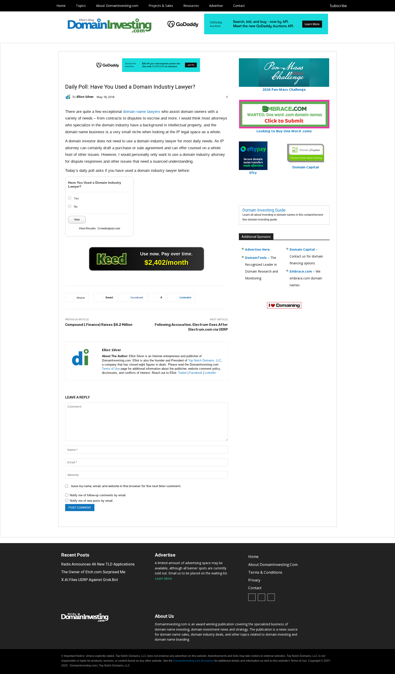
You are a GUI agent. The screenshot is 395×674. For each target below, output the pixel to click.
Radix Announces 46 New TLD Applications (98, 564)
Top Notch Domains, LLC (204, 360)
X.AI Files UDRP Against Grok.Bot (89, 579)
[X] (375, 6)
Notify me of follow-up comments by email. (98, 495)
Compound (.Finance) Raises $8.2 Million (98, 325)
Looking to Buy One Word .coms (284, 131)
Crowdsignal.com (109, 228)
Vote (77, 219)
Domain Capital (302, 249)
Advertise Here (257, 249)
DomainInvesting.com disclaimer (193, 660)
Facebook (195, 372)
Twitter (182, 372)
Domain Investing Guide (264, 210)
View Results (87, 228)
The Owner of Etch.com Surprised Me (93, 572)
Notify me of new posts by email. (91, 500)
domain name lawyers (141, 111)
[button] (384, 5)
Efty (253, 172)
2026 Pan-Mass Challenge (284, 89)
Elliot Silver (85, 96)
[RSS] (365, 6)
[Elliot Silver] (68, 97)
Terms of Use (111, 368)
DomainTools (256, 257)
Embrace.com (301, 271)
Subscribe (338, 5)
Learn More (163, 578)
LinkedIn (210, 372)
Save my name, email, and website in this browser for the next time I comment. (126, 486)
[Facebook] (355, 6)
